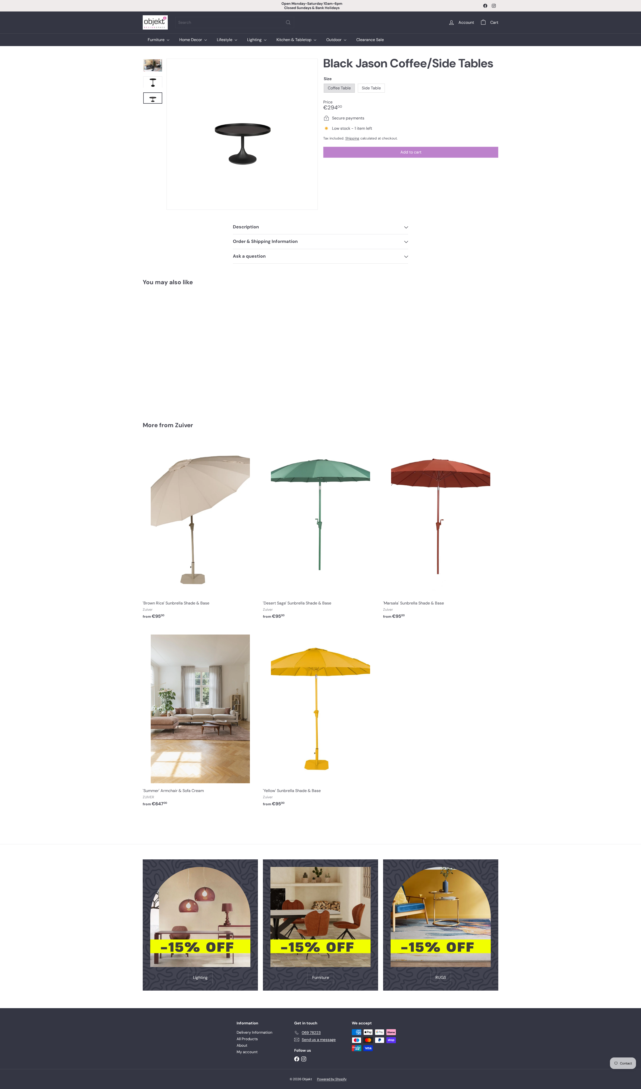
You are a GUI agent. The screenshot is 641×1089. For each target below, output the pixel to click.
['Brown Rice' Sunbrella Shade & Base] (200, 531)
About (242, 1045)
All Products (247, 1038)
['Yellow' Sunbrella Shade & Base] (320, 719)
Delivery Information (254, 1032)
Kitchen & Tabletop (294, 39)
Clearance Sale (370, 39)
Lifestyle (225, 39)
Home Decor (191, 39)
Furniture (157, 39)
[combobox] (234, 22)
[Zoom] (242, 134)
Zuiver (184, 425)
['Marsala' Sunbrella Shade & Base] (440, 531)
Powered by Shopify (332, 1079)
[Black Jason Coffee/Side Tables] (170, 350)
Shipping (352, 138)
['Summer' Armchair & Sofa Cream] (200, 719)
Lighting (255, 39)
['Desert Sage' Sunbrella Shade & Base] (320, 531)
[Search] (288, 22)
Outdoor (334, 39)
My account (247, 1051)
